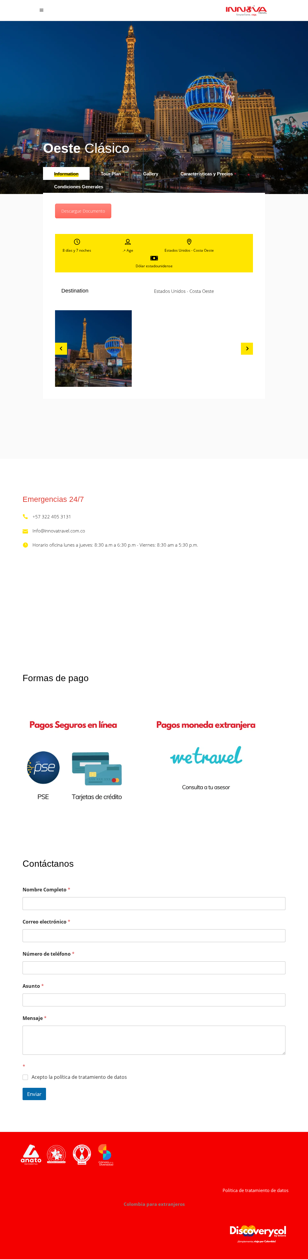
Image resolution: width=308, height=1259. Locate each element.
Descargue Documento (83, 211)
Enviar (34, 1094)
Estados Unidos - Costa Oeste (184, 291)
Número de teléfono (49, 954)
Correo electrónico (46, 922)
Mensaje (35, 1018)
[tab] (66, 173)
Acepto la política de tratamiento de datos (79, 1077)
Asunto (33, 986)
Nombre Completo (46, 890)
